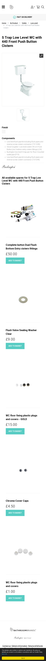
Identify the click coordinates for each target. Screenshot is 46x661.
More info (4, 654)
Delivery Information (19, 646)
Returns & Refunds (35, 646)
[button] (33, 7)
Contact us (6, 646)
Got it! (23, 658)
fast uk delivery (24, 17)
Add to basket (15, 261)
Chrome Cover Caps (17, 500)
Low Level (34, 23)
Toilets (24, 23)
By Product (14, 23)
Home (4, 23)
